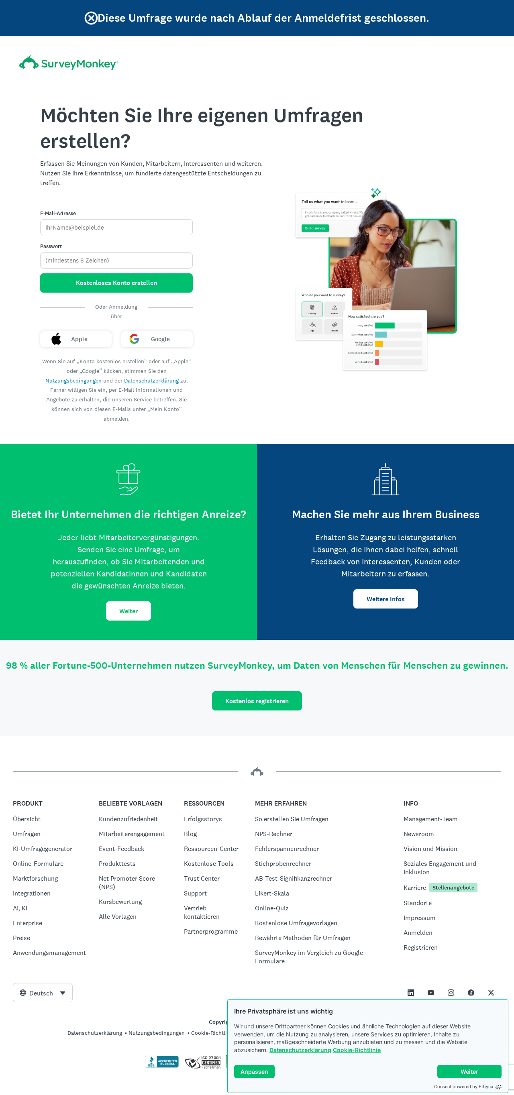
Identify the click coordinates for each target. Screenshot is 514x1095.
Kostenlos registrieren (257, 701)
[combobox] (43, 992)
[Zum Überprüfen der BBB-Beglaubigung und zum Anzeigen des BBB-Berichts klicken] (162, 1066)
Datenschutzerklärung (300, 1049)
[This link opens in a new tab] (411, 993)
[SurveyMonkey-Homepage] (68, 62)
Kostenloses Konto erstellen (116, 283)
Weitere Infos (386, 599)
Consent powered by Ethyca (463, 1086)
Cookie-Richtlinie (357, 1049)
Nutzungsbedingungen (73, 380)
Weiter (128, 611)
